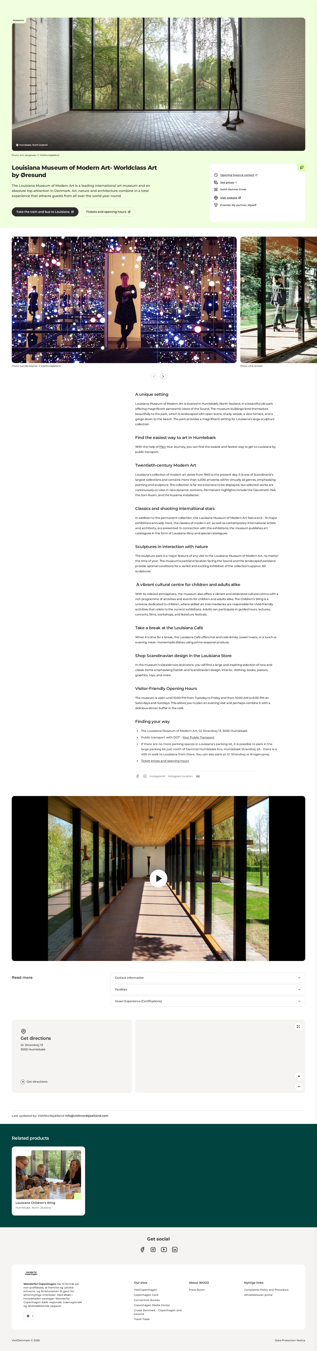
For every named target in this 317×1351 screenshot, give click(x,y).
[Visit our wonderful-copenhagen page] (175, 1249)
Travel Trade (142, 1319)
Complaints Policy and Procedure (266, 1289)
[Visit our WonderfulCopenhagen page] (164, 1249)
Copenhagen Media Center (152, 1305)
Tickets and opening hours (106, 212)
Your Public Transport (198, 737)
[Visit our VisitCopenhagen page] (142, 1249)
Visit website (228, 197)
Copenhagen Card (146, 1295)
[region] (158, 878)
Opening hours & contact (237, 175)
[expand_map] (298, 1027)
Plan (162, 447)
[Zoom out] (299, 1086)
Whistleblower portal (258, 1295)
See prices (227, 182)
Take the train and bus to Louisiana (43, 212)
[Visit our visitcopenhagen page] (153, 1249)
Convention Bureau (147, 1300)
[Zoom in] (299, 1076)
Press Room (197, 1289)
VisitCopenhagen (145, 1289)
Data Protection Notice (290, 1340)
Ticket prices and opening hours (165, 761)
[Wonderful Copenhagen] (31, 1273)
